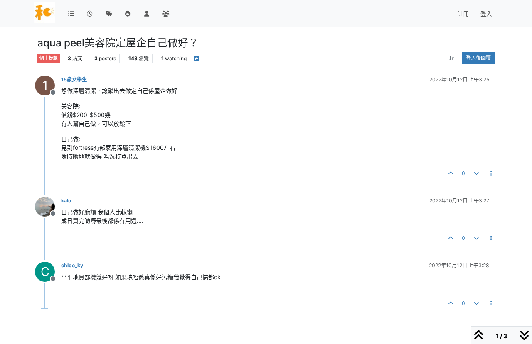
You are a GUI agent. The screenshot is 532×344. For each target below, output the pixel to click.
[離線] (48, 206)
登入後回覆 (478, 58)
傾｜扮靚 (48, 58)
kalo (66, 201)
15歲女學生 (74, 79)
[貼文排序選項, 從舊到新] (452, 58)
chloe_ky (72, 265)
